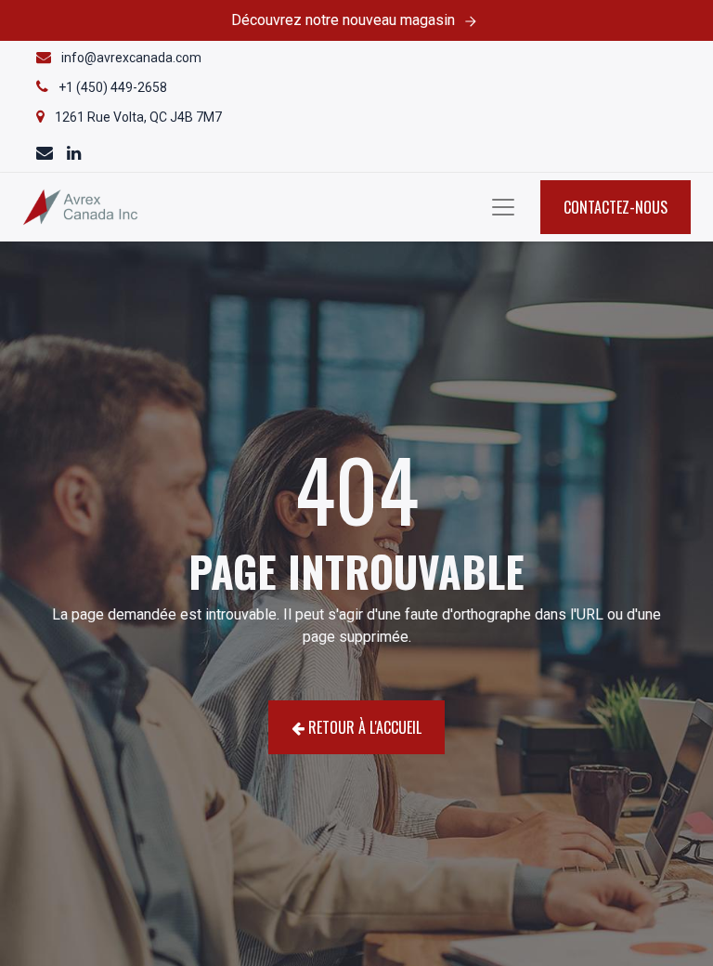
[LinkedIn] (74, 154)
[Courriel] (46, 154)
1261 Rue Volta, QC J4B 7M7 (138, 117)
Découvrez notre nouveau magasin (343, 20)
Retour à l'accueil (363, 727)
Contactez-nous (616, 207)
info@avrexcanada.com (131, 57)
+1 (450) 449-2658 (112, 87)
